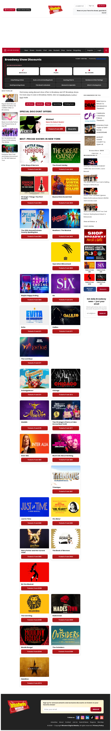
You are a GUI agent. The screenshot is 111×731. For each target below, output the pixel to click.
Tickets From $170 (34, 683)
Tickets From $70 (66, 300)
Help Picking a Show (17, 80)
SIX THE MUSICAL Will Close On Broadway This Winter (9, 136)
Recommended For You (92, 95)
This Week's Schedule (43, 85)
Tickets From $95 (34, 557)
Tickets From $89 (34, 523)
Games (69, 50)
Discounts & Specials (68, 85)
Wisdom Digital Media (70, 725)
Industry (39, 50)
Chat (45, 50)
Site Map (101, 722)
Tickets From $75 (34, 428)
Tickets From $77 (66, 428)
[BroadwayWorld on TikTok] (92, 717)
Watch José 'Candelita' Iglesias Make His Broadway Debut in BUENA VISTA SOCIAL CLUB (96, 198)
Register (90, 50)
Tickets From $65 (34, 300)
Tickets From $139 (66, 620)
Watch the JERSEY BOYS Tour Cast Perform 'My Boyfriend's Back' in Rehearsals (95, 214)
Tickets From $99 (55, 129)
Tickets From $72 (66, 395)
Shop (63, 50)
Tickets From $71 (34, 331)
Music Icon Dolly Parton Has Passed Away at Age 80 (10, 120)
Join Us (75, 722)
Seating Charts (68, 80)
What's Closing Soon (94, 85)
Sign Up (96, 709)
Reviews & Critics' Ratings (94, 80)
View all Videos (89, 221)
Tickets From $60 (34, 236)
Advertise (54, 722)
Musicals (40, 104)
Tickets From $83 (34, 460)
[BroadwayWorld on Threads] (97, 717)
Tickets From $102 (66, 557)
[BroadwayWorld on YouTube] (102, 717)
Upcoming (57, 104)
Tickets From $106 (34, 588)
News (26, 50)
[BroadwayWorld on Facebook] (78, 717)
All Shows (29, 104)
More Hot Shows (90, 289)
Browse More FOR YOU (96, 152)
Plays (48, 104)
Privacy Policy (98, 725)
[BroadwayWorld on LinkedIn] (87, 717)
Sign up (102, 313)
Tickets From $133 (34, 620)
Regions (93, 722)
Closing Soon (69, 104)
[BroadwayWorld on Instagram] (83, 717)
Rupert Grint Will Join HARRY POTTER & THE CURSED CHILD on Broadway (9, 103)
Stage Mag (77, 50)
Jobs (50, 50)
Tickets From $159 (65, 652)
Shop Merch (10, 10)
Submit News (83, 722)
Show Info (72, 129)
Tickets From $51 (34, 169)
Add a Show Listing (24, 10)
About (61, 722)
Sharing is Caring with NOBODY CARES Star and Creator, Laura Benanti (94, 168)
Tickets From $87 (66, 491)
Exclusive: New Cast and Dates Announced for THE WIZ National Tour (10, 153)
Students (56, 50)
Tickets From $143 (34, 652)
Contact (68, 722)
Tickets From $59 (66, 169)
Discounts (103, 289)
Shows (32, 50)
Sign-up (91, 6)
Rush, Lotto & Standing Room (43, 80)
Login (99, 50)
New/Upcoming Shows (17, 85)
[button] (106, 50)
